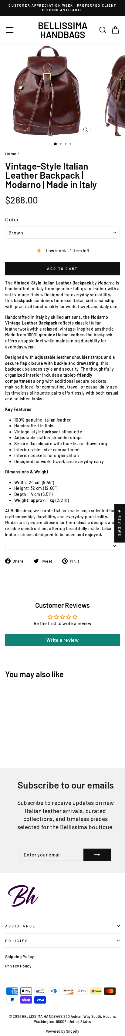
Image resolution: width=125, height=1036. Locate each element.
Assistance (20, 926)
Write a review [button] (62, 640)
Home (10, 153)
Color (12, 219)
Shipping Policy (19, 956)
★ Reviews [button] (120, 523)
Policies (16, 940)
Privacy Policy (18, 965)
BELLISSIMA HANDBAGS (62, 30)
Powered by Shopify (62, 1031)
